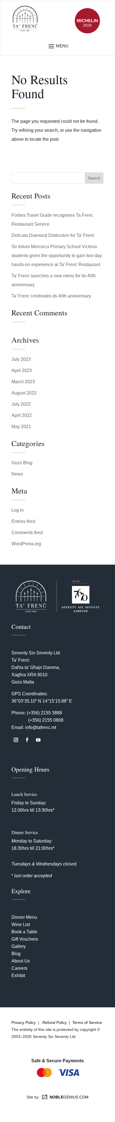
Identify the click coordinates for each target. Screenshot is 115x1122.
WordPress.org (26, 543)
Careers (19, 968)
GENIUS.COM (69, 1097)
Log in (17, 510)
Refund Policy (54, 1022)
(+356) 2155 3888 (44, 712)
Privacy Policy (23, 1022)
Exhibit (18, 975)
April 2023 (21, 370)
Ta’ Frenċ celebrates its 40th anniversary (51, 296)
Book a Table (24, 931)
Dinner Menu (24, 917)
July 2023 (21, 359)
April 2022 (21, 415)
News (17, 474)
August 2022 (24, 393)
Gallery (18, 946)
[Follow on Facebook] (27, 739)
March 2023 (23, 381)
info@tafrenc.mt (40, 727)
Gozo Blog (21, 462)
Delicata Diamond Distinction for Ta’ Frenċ (53, 235)
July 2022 (21, 404)
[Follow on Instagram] (15, 739)
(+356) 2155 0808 (45, 720)
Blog (16, 953)
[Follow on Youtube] (38, 739)
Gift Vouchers (24, 939)
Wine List (20, 924)
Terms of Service (87, 1022)
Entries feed (23, 521)
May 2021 (21, 426)
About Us (20, 961)
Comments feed (27, 532)
